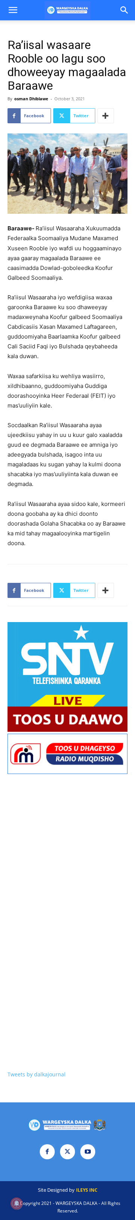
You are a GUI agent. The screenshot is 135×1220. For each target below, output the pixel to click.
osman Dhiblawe (31, 98)
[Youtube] (87, 1151)
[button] (13, 10)
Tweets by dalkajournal (37, 1074)
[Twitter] (67, 1151)
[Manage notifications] (16, 1203)
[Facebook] (47, 1151)
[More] (106, 115)
